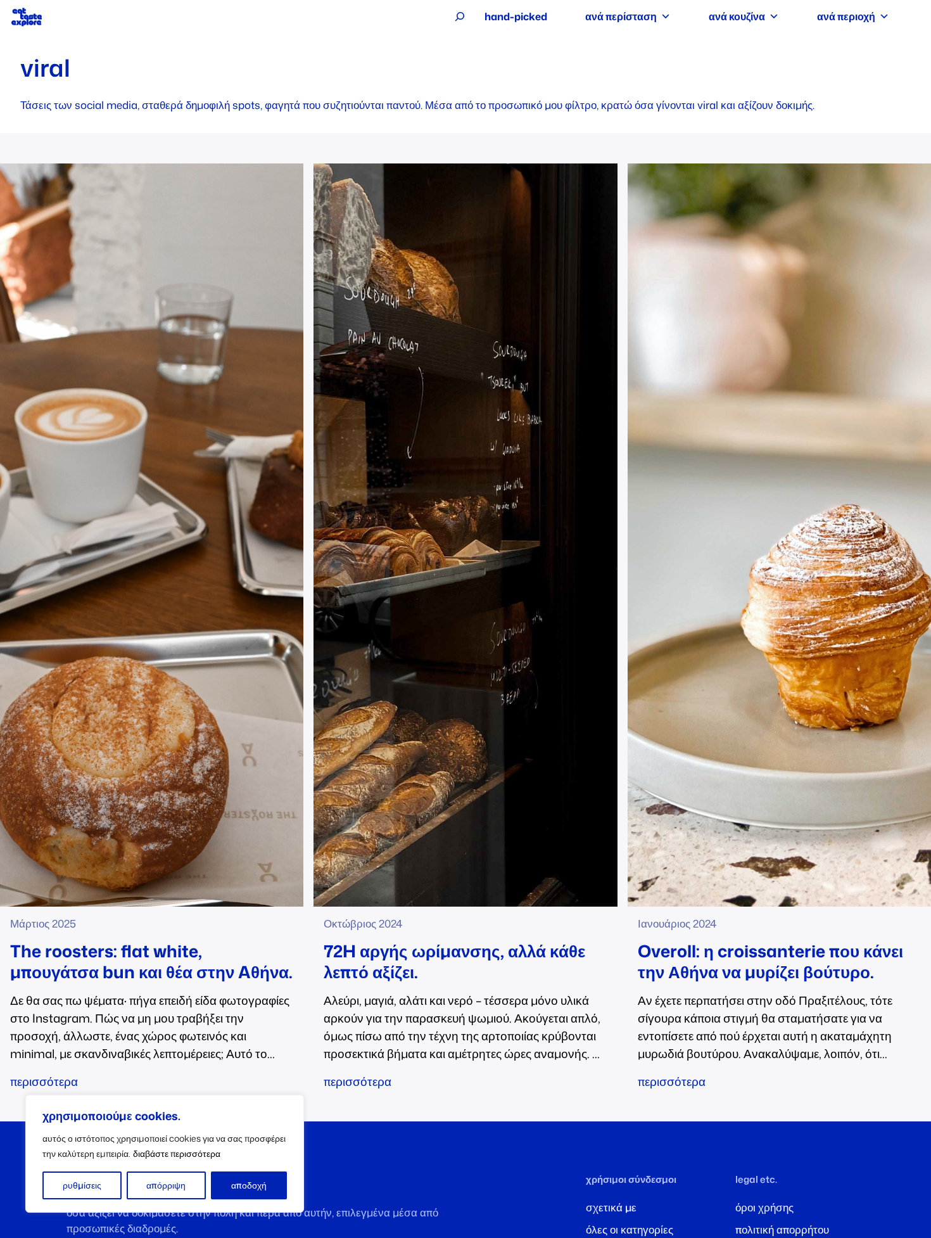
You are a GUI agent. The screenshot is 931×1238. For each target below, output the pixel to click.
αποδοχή (249, 1185)
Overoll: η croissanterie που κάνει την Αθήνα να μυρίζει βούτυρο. (770, 961)
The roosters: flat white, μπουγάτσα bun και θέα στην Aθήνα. (151, 961)
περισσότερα (44, 1081)
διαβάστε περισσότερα (176, 1153)
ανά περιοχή (846, 16)
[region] (164, 1154)
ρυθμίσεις (82, 1185)
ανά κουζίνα (737, 16)
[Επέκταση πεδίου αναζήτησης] (459, 16)
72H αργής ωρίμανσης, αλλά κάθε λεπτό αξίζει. (454, 961)
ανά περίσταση (621, 16)
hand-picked (515, 16)
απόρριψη (166, 1185)
